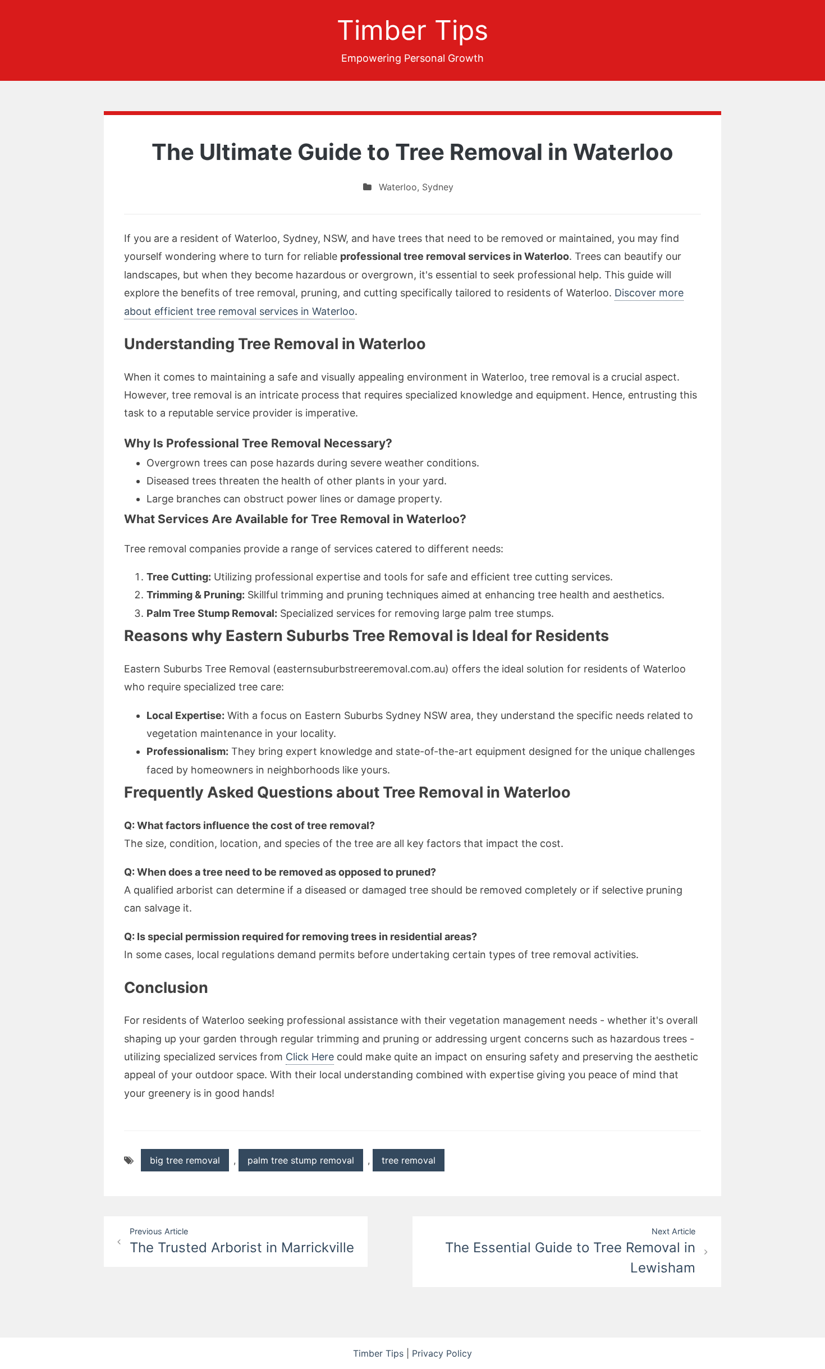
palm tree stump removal (300, 1160)
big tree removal (185, 1160)
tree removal (409, 1160)
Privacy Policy (442, 1353)
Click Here (310, 1057)
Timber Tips (412, 30)
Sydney (437, 187)
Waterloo (398, 187)
